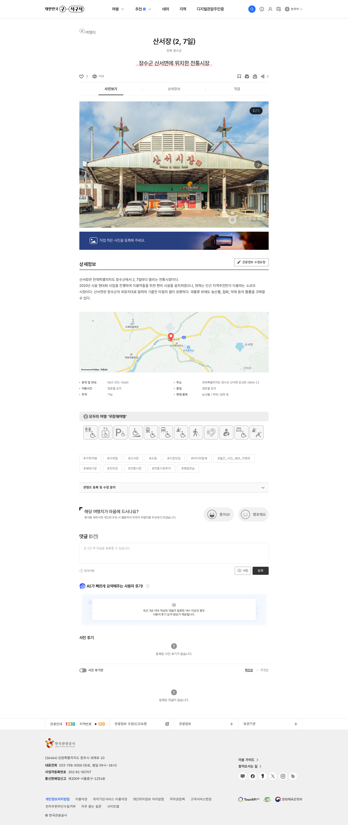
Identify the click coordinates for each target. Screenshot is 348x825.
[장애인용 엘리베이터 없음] (105, 432)
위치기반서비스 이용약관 (110, 799)
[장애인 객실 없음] (241, 432)
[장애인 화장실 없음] (90, 432)
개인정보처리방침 (58, 799)
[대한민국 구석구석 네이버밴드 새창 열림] (293, 776)
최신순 (249, 670)
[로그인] (270, 9)
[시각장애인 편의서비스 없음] (196, 432)
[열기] (263, 488)
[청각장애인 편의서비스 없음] (211, 432)
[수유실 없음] (226, 432)
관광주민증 (210, 9)
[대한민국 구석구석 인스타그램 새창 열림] (283, 776)
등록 (260, 571)
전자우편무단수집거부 (61, 806)
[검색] (252, 9)
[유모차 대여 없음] (257, 432)
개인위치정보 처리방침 (148, 799)
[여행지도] (279, 9)
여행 (115, 9)
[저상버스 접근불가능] (166, 432)
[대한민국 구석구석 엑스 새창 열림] (273, 776)
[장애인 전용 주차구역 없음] (121, 432)
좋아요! (225, 514)
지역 (183, 9)
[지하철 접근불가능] (151, 432)
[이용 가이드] (262, 9)
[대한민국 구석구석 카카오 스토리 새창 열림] (263, 776)
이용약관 (81, 799)
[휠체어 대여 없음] (181, 432)
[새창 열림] (245, 76)
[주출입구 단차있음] (136, 432)
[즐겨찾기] (237, 76)
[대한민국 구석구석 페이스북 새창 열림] (253, 776)
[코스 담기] (253, 76)
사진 (245, 571)
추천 (138, 9)
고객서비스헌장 (201, 799)
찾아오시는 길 (248, 766)
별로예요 (259, 514)
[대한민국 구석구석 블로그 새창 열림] (242, 776)
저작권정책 (177, 799)
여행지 (90, 32)
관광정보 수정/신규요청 (131, 724)
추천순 (264, 670)
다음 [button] (258, 164)
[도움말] (81, 571)
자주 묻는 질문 (91, 806)
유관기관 (249, 724)
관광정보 (185, 724)
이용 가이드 (246, 760)
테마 (165, 9)
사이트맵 (113, 806)
